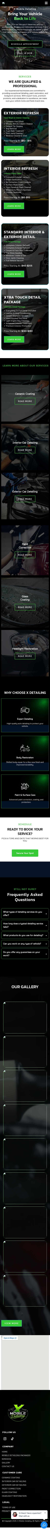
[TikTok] (12, 1438)
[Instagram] (5, 1438)
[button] (46, 3)
